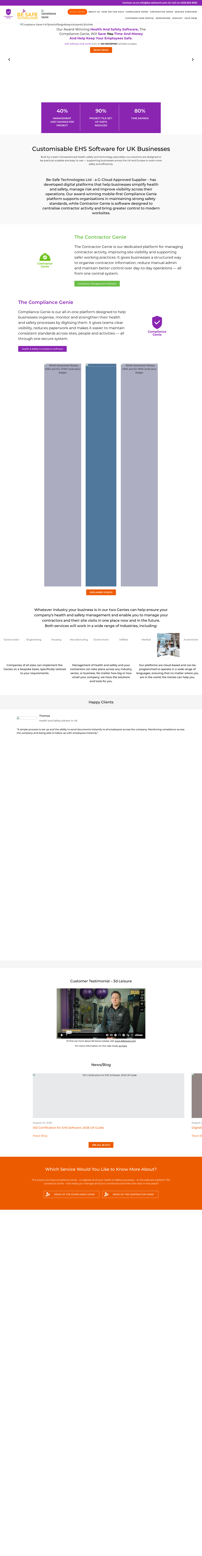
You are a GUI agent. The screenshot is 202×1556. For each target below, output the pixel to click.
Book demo (77, 12)
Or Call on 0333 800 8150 (182, 2)
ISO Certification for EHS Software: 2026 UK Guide (68, 1127)
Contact (177, 18)
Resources (162, 18)
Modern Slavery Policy (149, 1257)
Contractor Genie (161, 12)
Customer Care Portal (139, 18)
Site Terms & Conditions (151, 1268)
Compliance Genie (137, 12)
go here (123, 1046)
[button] (9, 59)
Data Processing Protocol (151, 1247)
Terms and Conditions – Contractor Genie (160, 1283)
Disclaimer (143, 1252)
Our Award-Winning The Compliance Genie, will (101, 33)
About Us (94, 12)
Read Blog (40, 1135)
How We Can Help (113, 12)
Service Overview (186, 12)
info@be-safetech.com (153, 2)
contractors (77, 669)
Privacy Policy (145, 1263)
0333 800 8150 (76, 1258)
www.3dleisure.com (125, 1041)
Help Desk (191, 18)
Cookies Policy (145, 1241)
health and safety (105, 665)
